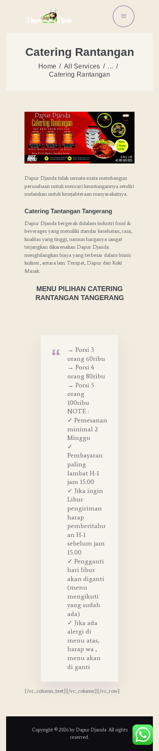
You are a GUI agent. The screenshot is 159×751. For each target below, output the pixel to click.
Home (47, 66)
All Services (82, 66)
